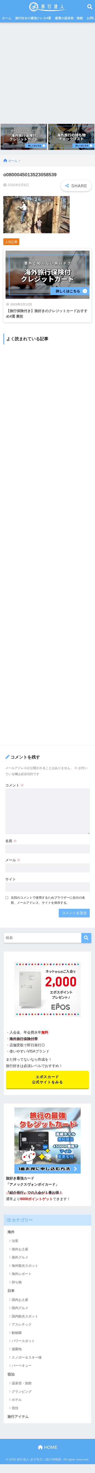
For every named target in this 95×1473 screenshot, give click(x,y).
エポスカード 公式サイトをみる (47, 1079)
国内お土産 (20, 1300)
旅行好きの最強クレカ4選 (33, 18)
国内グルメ (20, 1308)
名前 (11, 841)
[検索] (86, 938)
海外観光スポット (25, 1265)
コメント (14, 785)
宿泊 (11, 1374)
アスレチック (22, 1324)
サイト (10, 879)
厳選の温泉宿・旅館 (69, 18)
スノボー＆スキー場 (27, 1357)
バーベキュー (22, 1365)
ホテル (17, 1399)
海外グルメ (20, 1257)
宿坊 (15, 1408)
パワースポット (23, 1341)
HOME (50, 1447)
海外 (11, 1232)
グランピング (22, 1391)
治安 (15, 1241)
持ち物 (17, 1282)
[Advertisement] (47, 72)
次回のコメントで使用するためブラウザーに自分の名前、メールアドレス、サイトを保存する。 (48, 900)
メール (12, 860)
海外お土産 (20, 1249)
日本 (11, 1291)
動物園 (17, 1333)
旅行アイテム (18, 1416)
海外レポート (22, 1274)
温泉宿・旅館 (22, 1383)
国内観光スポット (25, 1316)
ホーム (6, 18)
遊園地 (17, 1349)
